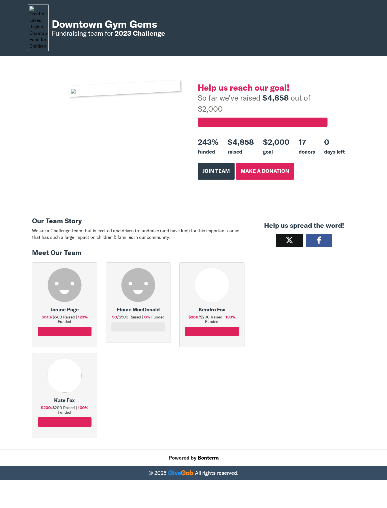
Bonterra (208, 458)
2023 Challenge (140, 33)
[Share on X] (289, 240)
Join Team (216, 171)
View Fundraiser (64, 334)
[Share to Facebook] (319, 240)
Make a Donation (265, 171)
